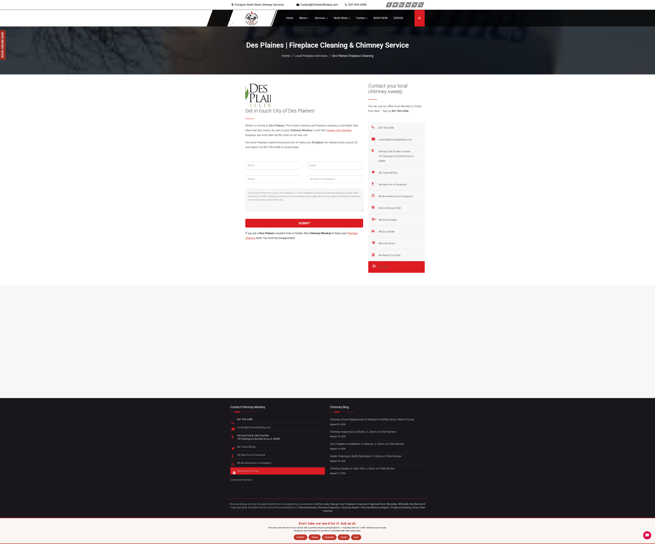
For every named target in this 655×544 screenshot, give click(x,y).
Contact (361, 18)
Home (289, 18)
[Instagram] (420, 4)
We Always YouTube (390, 255)
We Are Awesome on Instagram (396, 196)
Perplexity (329, 537)
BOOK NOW (381, 18)
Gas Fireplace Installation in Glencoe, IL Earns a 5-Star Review (367, 444)
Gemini (344, 537)
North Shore (341, 18)
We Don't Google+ (388, 219)
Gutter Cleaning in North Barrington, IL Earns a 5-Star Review (365, 456)
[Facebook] (389, 4)
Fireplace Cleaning (401, 507)
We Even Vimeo (387, 243)
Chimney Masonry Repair (375, 507)
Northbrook (416, 504)
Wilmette (403, 504)
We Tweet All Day (388, 172)
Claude (314, 537)
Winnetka (392, 504)
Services (320, 18)
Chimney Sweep (307, 507)
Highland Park (377, 504)
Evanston (362, 504)
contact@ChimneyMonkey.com (395, 139)
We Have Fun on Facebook (393, 184)
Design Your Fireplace (343, 504)
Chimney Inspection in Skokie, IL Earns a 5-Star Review (363, 431)
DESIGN (398, 18)
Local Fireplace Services (311, 56)
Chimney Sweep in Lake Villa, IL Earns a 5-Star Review (362, 468)
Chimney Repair (350, 507)
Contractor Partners (241, 479)
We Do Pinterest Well (390, 208)
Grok (356, 537)
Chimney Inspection (329, 507)
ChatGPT (300, 537)
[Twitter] (395, 4)
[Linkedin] (408, 4)
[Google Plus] (401, 4)
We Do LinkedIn (387, 231)
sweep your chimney (339, 130)
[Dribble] (414, 4)
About (303, 18)
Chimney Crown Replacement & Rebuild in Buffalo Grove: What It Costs (372, 419)
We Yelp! (383, 267)
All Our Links (322, 504)
